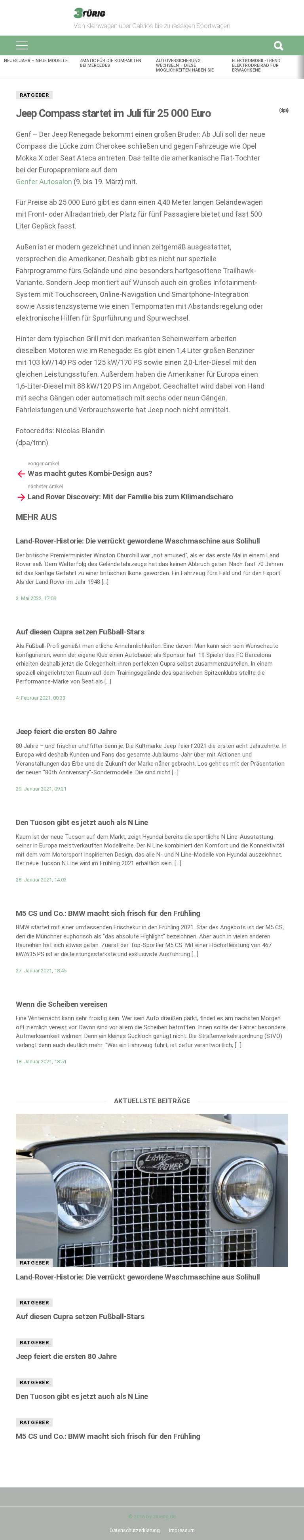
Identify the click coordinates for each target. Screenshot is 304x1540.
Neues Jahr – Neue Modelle (36, 60)
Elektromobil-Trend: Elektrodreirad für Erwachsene (257, 65)
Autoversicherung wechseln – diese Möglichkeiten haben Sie (185, 65)
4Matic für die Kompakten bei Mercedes (110, 63)
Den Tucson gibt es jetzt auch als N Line (82, 822)
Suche (278, 45)
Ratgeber (34, 95)
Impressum (182, 1530)
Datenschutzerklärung (135, 1530)
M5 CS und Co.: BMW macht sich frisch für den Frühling (108, 913)
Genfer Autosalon (44, 181)
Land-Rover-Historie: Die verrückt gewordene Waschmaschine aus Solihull (138, 540)
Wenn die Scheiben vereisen (62, 1004)
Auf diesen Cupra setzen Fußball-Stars (80, 631)
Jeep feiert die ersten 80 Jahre (66, 731)
